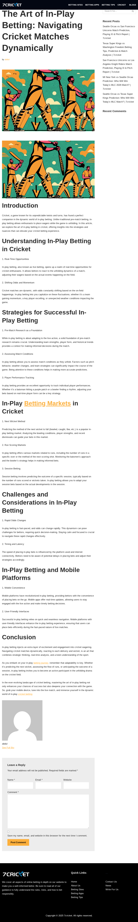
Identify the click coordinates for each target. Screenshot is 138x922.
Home (74, 881)
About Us (75, 885)
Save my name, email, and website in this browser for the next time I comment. (47, 835)
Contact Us (111, 881)
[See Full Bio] (16, 747)
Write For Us (112, 889)
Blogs (132, 5)
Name (11, 780)
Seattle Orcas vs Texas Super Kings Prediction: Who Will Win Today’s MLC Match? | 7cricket (118, 98)
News (108, 885)
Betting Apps (92, 5)
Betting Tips (108, 5)
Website (67, 780)
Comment (13, 792)
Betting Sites (75, 5)
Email (39, 780)
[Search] (133, 11)
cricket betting (25, 694)
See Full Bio (8, 747)
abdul (7, 59)
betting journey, (41, 663)
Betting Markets (47, 403)
